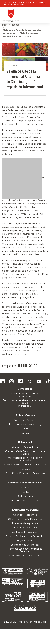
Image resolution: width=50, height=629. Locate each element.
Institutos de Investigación (25, 527)
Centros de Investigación (25, 532)
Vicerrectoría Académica (25, 447)
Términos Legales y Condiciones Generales (25, 550)
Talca (25, 428)
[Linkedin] (2, 381)
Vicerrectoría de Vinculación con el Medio (25, 464)
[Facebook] (20, 381)
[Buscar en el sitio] (41, 15)
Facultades (25, 469)
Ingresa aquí (25, 406)
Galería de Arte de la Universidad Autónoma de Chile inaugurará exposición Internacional (22, 33)
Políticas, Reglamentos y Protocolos (25, 536)
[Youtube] (39, 381)
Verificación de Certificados (25, 545)
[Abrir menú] (46, 15)
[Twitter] (29, 381)
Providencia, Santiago (25, 420)
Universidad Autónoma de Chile (29, 622)
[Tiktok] (48, 381)
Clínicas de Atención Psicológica (25, 519)
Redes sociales (25, 496)
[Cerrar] (44, 3)
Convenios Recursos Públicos (25, 555)
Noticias (15, 25)
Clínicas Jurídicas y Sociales (25, 523)
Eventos (25, 492)
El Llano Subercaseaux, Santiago (25, 424)
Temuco (25, 433)
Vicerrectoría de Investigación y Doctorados (25, 459)
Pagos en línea (25, 540)
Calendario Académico (25, 515)
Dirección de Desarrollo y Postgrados (25, 473)
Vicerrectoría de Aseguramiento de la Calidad (25, 452)
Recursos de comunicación (25, 500)
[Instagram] (11, 381)
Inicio (5, 25)
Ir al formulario (25, 396)
